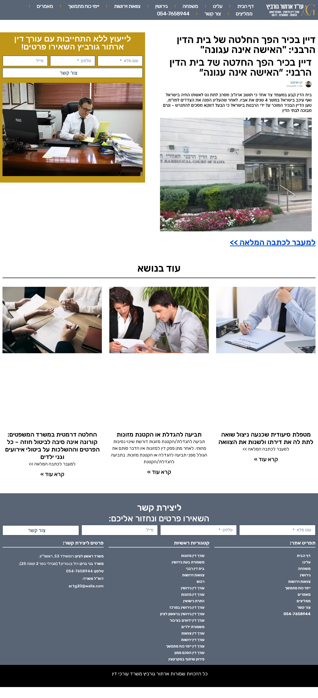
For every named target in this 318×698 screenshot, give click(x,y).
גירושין (161, 6)
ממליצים (244, 13)
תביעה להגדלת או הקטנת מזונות (159, 434)
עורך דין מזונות (192, 555)
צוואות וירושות (127, 6)
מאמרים (45, 6)
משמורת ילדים (192, 627)
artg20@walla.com (86, 586)
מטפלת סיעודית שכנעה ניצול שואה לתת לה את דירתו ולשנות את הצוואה (265, 438)
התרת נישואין (193, 601)
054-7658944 (173, 13)
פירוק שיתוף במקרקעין (186, 659)
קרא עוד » (266, 459)
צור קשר (212, 13)
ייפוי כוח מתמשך (83, 6)
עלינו (217, 6)
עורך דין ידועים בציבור (187, 620)
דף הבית (245, 6)
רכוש (200, 581)
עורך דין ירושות (192, 640)
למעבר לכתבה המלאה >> (273, 242)
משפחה (190, 6)
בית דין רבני (195, 568)
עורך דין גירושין (192, 588)
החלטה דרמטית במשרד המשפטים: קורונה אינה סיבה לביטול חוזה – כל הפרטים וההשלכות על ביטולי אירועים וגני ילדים (52, 445)
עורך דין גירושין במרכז (186, 607)
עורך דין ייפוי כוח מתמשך (185, 646)
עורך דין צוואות (192, 633)
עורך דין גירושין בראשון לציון (182, 614)
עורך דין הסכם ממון (189, 652)
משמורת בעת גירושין (188, 562)
